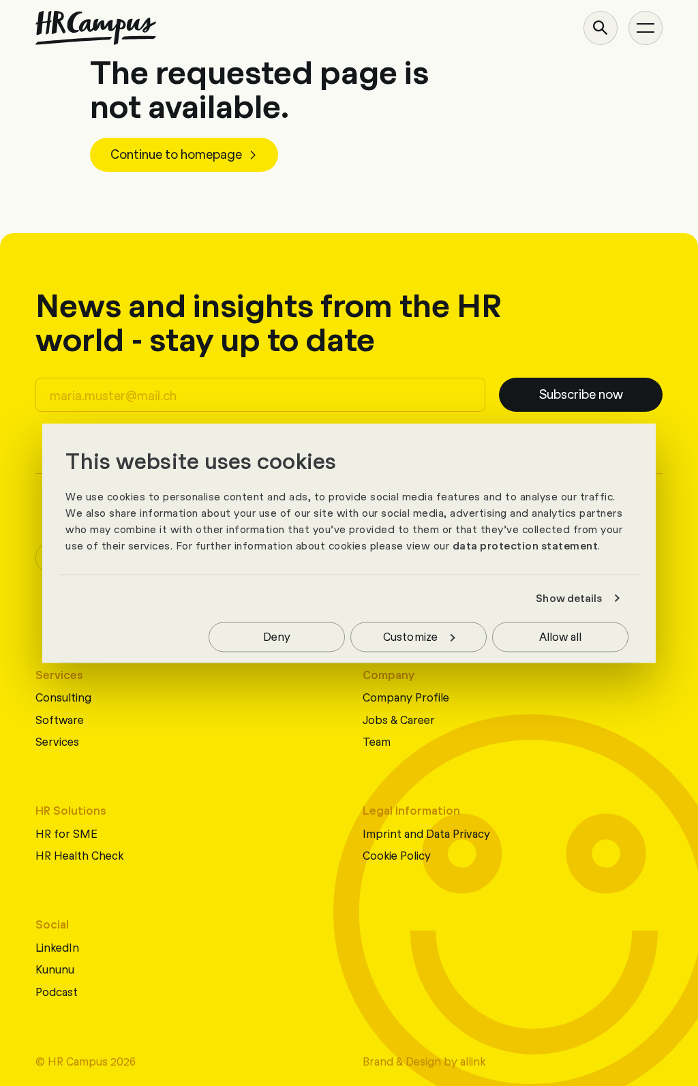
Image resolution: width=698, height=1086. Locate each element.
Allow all (560, 636)
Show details (569, 598)
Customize (410, 636)
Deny (276, 636)
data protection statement (525, 545)
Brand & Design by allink (424, 1060)
